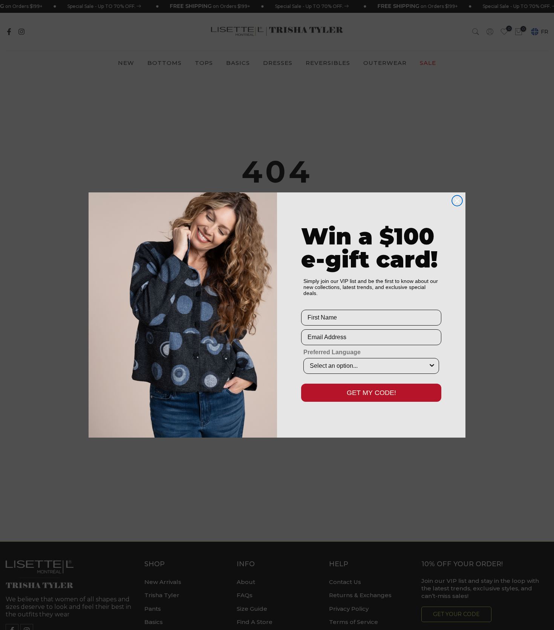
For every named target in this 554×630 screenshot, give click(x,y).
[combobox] (369, 365)
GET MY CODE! (371, 392)
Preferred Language (332, 352)
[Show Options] (432, 365)
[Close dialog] (457, 200)
